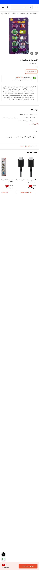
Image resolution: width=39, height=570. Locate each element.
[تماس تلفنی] (3, 554)
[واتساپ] (3, 559)
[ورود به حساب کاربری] (7, 7)
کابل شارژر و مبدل (5, 13)
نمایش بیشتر (35, 124)
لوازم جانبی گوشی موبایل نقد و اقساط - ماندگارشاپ (24, 13)
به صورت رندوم (31, 71)
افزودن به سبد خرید (28, 566)
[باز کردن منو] (35, 7)
